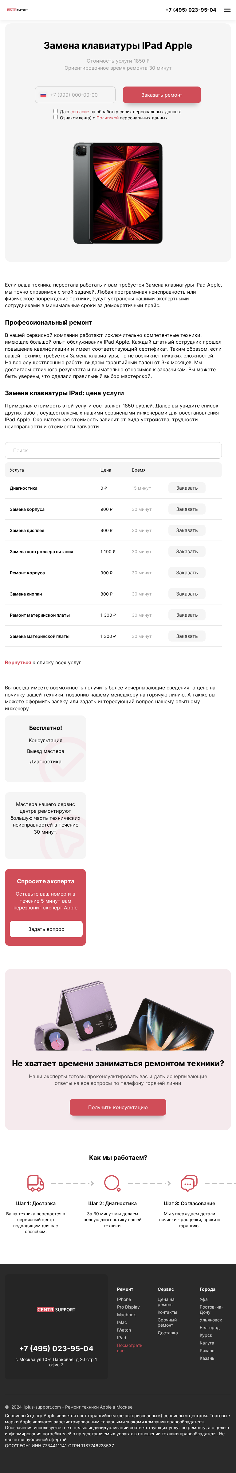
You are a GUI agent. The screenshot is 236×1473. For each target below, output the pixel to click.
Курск (206, 1335)
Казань (207, 1358)
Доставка (168, 1332)
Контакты (167, 1312)
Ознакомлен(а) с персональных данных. (114, 117)
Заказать (187, 488)
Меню (227, 9)
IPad (121, 1337)
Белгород (210, 1327)
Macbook (126, 1314)
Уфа (204, 1299)
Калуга (207, 1342)
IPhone (124, 1299)
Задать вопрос (46, 929)
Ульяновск (211, 1319)
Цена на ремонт (166, 1302)
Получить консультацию (118, 1107)
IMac (122, 1322)
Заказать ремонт (162, 95)
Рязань (207, 1350)
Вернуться (18, 662)
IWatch (124, 1329)
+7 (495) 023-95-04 (190, 10)
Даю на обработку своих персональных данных (120, 111)
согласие (79, 111)
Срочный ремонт (167, 1322)
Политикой (107, 117)
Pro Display (128, 1306)
